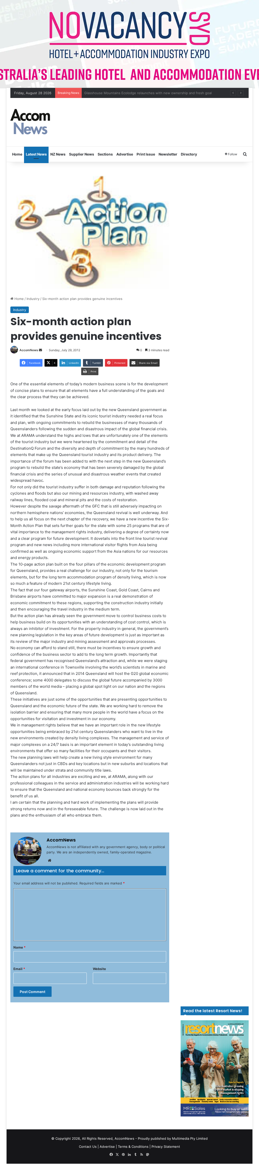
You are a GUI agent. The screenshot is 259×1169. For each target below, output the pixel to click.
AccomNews (28, 350)
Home (17, 154)
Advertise (124, 154)
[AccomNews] (30, 122)
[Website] (50, 860)
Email (19, 969)
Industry (33, 299)
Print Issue (146, 154)
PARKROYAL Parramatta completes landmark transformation (131, 93)
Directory (189, 154)
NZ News (58, 154)
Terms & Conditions (133, 1147)
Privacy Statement (166, 1147)
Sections (105, 154)
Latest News (36, 154)
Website (99, 969)
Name (19, 947)
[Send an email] (40, 350)
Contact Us (88, 1147)
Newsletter (168, 154)
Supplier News (81, 154)
